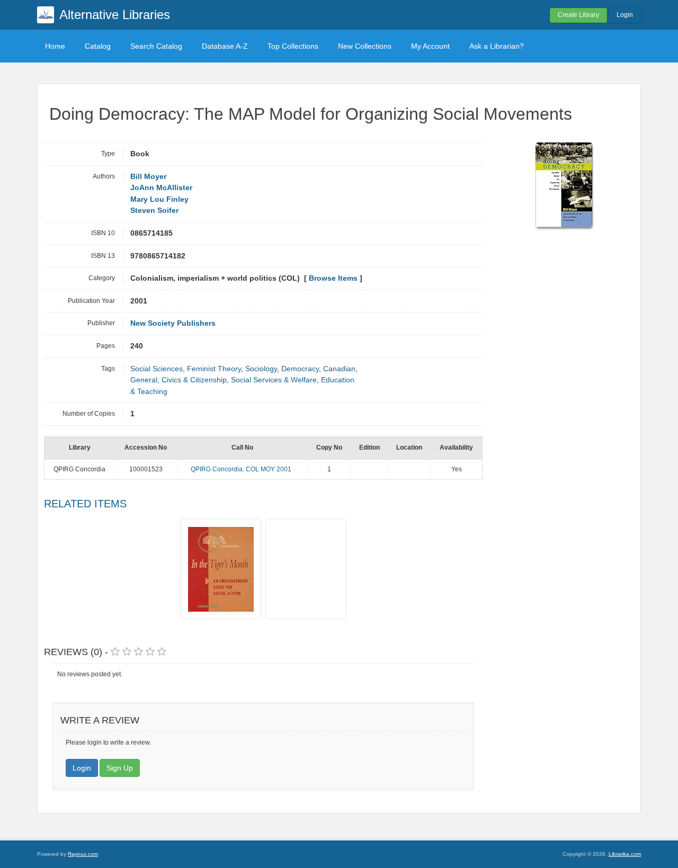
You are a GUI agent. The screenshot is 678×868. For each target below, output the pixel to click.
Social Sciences (156, 369)
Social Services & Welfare (274, 380)
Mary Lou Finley (159, 199)
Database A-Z (225, 46)
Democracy (300, 369)
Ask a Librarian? (496, 46)
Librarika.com (625, 854)
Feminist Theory (214, 369)
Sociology (261, 369)
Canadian (339, 369)
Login (625, 15)
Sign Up (119, 768)
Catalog (98, 46)
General (143, 380)
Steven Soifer (154, 210)
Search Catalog (156, 46)
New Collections (364, 46)
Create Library (578, 15)
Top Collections (292, 46)
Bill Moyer (148, 177)
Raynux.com (83, 854)
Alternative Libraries (114, 14)
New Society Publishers (173, 323)
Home (55, 46)
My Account (430, 46)
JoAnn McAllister (161, 188)
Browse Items (333, 278)
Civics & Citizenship (194, 380)
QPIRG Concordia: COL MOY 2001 (241, 469)
